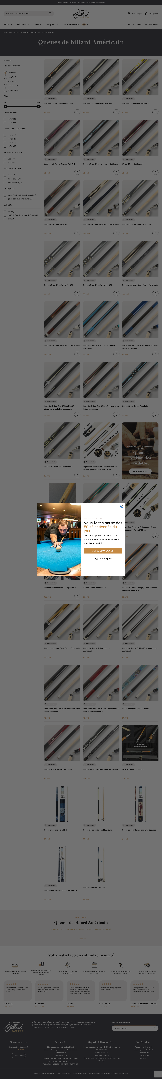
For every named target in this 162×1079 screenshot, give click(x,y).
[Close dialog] (122, 506)
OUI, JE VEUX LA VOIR (103, 550)
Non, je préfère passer (103, 558)
